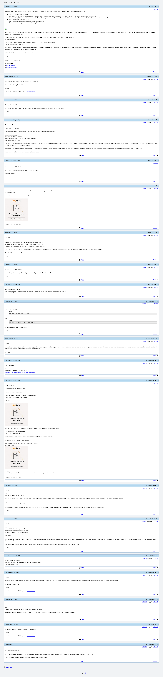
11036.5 (155, 163)
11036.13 (155, 383)
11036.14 (144, 488)
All (155, 2)
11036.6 (145, 189)
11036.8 (145, 267)
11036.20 (144, 647)
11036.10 (144, 304)
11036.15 (144, 521)
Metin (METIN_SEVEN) (14, 76)
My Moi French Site (10, 372)
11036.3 (145, 102)
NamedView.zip (11, 65)
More (155, 72)
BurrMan (10, 644)
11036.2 (145, 79)
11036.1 (155, 9)
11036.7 (145, 235)
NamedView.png (11, 67)
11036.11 (144, 341)
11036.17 (144, 575)
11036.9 (145, 287)
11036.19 (144, 627)
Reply (82, 72)
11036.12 (144, 363)
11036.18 (144, 602)
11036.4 (145, 122)
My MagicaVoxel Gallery (29, 372)
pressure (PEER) (12, 6)
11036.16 (144, 558)
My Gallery (19, 372)
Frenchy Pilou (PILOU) (14, 160)
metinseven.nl (31, 92)
